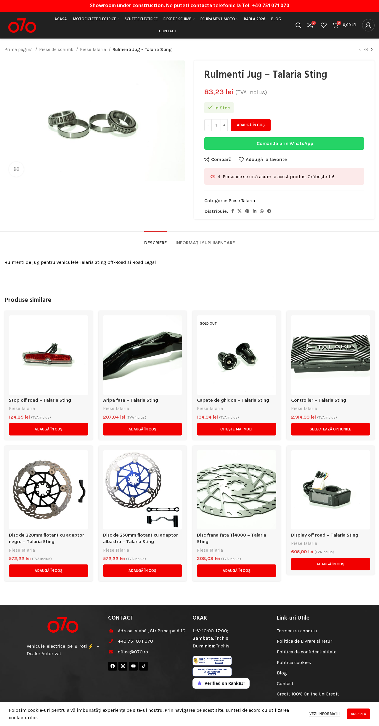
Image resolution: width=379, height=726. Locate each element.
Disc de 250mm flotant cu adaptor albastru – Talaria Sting (140, 539)
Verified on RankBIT (225, 683)
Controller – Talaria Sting (318, 400)
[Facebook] (112, 666)
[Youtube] (133, 666)
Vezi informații (324, 713)
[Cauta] (298, 25)
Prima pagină (19, 49)
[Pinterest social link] (247, 211)
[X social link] (239, 211)
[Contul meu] (368, 25)
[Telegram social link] (269, 211)
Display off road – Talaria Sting (324, 535)
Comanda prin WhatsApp (285, 143)
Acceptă (358, 714)
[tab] (155, 240)
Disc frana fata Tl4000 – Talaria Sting (231, 539)
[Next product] (372, 49)
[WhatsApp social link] (261, 211)
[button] (48, 429)
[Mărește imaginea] (16, 169)
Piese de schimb (57, 49)
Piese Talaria (93, 49)
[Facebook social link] (232, 211)
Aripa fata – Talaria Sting (130, 400)
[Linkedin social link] (254, 211)
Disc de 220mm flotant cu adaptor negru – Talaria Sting (46, 539)
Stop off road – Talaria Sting (40, 400)
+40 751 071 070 (270, 5)
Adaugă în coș (251, 125)
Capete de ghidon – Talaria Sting (233, 400)
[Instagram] (122, 666)
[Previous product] (360, 49)
